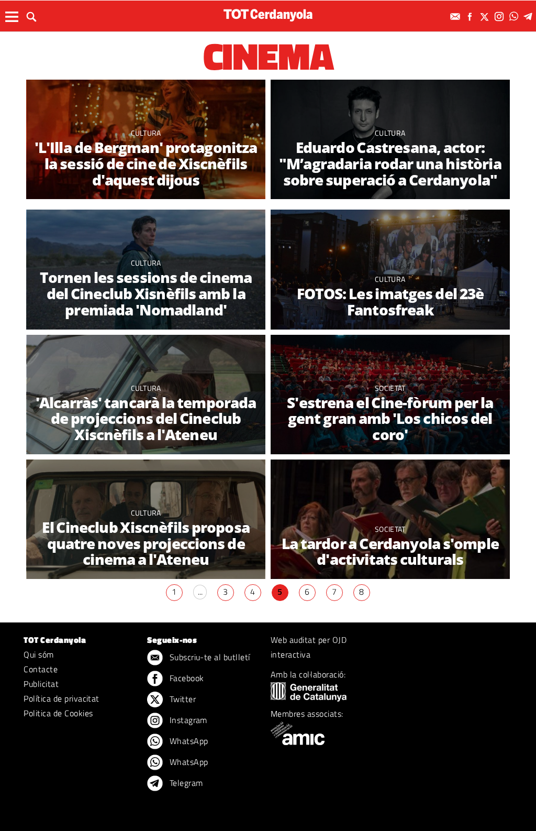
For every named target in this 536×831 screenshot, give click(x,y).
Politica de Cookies (58, 713)
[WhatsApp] (515, 16)
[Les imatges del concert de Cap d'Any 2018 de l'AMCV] (390, 519)
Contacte (41, 669)
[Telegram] (529, 16)
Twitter (181, 699)
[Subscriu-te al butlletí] (456, 16)
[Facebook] (471, 16)
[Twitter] (485, 16)
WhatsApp (187, 741)
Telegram (185, 783)
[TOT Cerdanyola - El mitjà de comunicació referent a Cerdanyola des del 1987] (268, 15)
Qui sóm (38, 654)
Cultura (146, 132)
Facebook (185, 678)
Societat (390, 387)
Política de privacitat (61, 698)
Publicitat (41, 683)
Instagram (187, 720)
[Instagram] (500, 16)
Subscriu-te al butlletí (208, 657)
